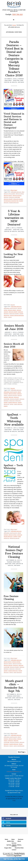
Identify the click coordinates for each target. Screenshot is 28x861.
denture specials (8, 665)
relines (5, 317)
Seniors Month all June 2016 (14, 327)
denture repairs (8, 195)
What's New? (13, 190)
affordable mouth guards (10, 308)
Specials (12, 304)
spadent (15, 536)
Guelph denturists (14, 202)
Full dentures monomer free (11, 200)
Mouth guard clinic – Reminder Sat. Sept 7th (14, 686)
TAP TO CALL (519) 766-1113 (14, 859)
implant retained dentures (17, 315)
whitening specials (14, 538)
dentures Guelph (8, 199)
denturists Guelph (18, 199)
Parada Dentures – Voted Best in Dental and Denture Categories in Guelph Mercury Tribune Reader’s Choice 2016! (14, 58)
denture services (17, 195)
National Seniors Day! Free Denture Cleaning (14, 552)
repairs (10, 317)
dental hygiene (8, 661)
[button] (14, 20)
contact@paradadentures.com (14, 771)
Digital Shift (17, 856)
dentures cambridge (14, 197)
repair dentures (18, 404)
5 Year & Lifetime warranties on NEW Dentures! (14, 217)
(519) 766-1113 (17, 14)
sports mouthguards (19, 746)
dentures (6, 197)
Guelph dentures (12, 402)
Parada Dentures (14, 5)
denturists (12, 400)
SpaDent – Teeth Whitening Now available (14, 419)
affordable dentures (16, 192)
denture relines (20, 193)
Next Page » (22, 752)
